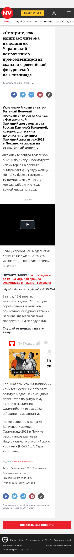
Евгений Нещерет (23, 461)
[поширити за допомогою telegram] (31, 95)
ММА (38, 21)
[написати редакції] (40, 95)
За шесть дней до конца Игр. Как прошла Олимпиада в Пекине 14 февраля (27, 278)
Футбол (20, 21)
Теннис (48, 21)
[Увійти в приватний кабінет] (54, 13)
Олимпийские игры (14, 473)
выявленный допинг (20, 147)
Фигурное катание (14, 482)
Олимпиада (39, 468)
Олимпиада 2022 (21, 468)
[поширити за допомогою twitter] (23, 95)
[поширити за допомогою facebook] (14, 95)
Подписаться (32, 12)
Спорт (7, 21)
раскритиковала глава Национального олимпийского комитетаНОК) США (26, 441)
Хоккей (60, 21)
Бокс (30, 21)
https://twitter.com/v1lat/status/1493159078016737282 (27, 289)
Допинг (31, 482)
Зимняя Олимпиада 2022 (17, 477)
